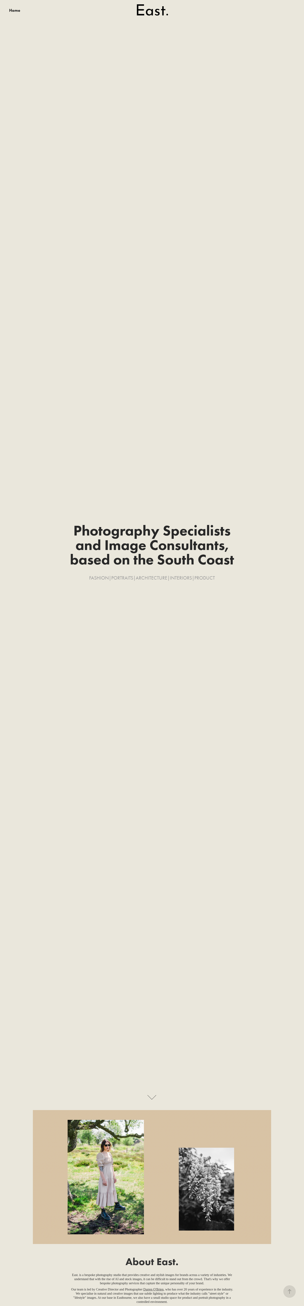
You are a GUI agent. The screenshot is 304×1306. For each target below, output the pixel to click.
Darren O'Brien (153, 1289)
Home (14, 10)
